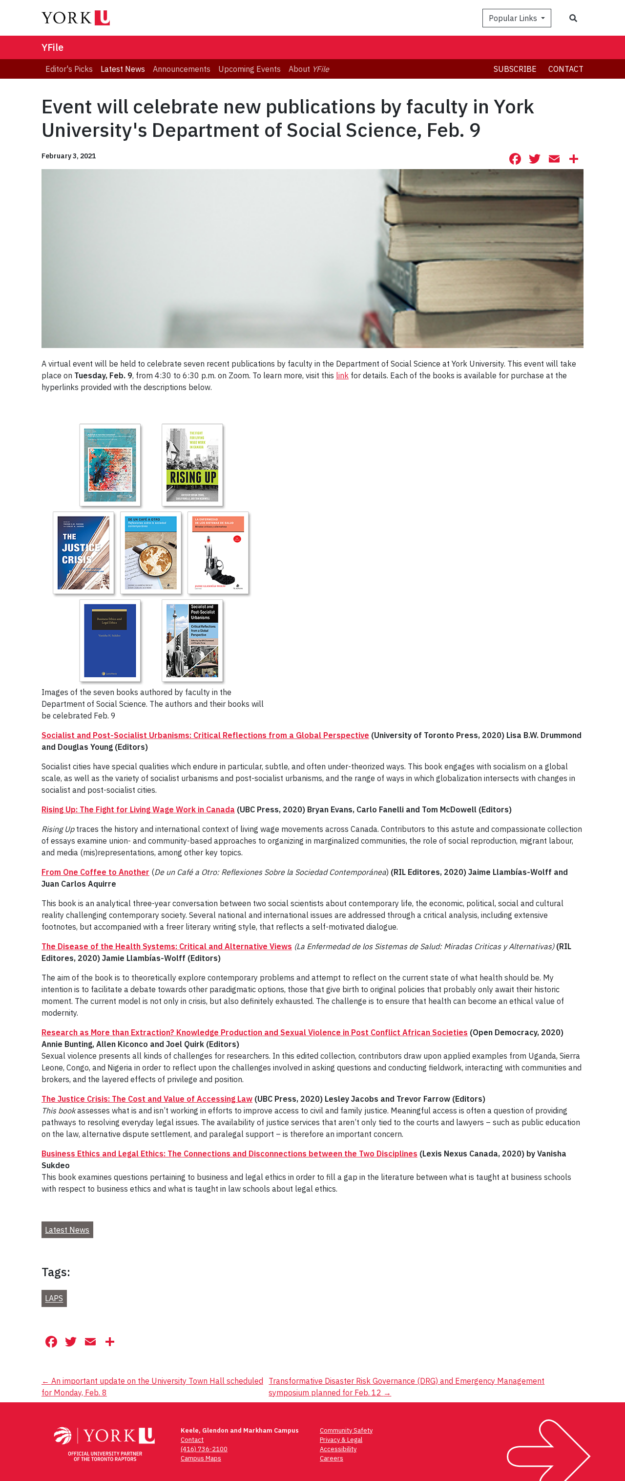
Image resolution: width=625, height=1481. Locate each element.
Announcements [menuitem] (181, 69)
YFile (52, 47)
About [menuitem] (309, 69)
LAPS (54, 1299)
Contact (565, 69)
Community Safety (346, 1430)
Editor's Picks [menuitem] (69, 69)
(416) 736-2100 (204, 1449)
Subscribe (515, 69)
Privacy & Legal (341, 1440)
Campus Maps (201, 1458)
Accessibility (338, 1449)
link (342, 375)
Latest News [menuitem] (123, 69)
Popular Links (514, 18)
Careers (331, 1458)
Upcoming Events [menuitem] (249, 69)
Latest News (67, 1230)
